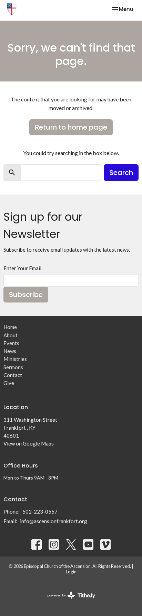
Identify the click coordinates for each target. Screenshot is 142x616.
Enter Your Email (22, 268)
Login (71, 571)
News (9, 351)
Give (8, 383)
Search (121, 172)
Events (11, 343)
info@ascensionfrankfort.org (53, 521)
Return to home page (71, 127)
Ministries (15, 359)
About (10, 335)
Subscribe (26, 294)
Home (10, 327)
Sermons (13, 367)
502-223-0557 (40, 511)
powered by (67, 601)
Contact (12, 375)
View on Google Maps (28, 443)
